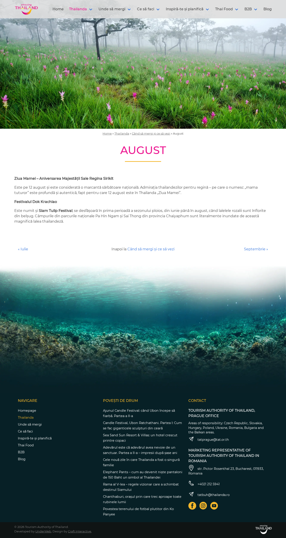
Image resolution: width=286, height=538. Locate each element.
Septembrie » (256, 249)
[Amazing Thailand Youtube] (214, 506)
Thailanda (78, 9)
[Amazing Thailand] (26, 9)
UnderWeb (43, 531)
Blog (267, 9)
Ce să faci (145, 9)
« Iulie (23, 249)
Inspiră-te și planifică (185, 9)
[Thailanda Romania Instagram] (203, 506)
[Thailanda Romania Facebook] (192, 506)
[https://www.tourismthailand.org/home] (263, 529)
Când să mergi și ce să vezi (151, 133)
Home (58, 9)
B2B (248, 9)
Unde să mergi (112, 9)
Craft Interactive (79, 531)
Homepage (27, 411)
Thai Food (224, 9)
